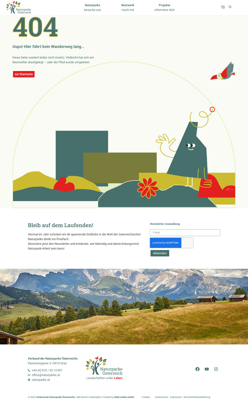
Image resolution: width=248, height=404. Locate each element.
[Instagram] (216, 369)
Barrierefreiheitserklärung (197, 397)
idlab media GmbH (124, 397)
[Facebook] (197, 369)
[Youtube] (206, 369)
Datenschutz (161, 397)
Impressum (176, 397)
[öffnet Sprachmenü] (223, 7)
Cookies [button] (146, 397)
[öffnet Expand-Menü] (229, 7)
